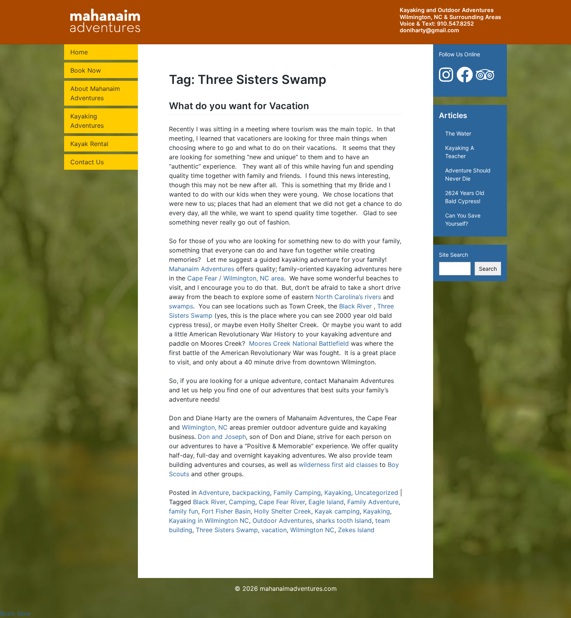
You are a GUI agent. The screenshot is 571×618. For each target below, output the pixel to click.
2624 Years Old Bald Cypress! (464, 197)
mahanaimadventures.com (298, 588)
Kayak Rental (89, 144)
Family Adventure (373, 502)
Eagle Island (326, 502)
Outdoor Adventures (282, 520)
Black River (355, 306)
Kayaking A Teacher (459, 151)
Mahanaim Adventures (201, 269)
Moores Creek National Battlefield (299, 343)
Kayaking (337, 492)
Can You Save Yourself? (462, 219)
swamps (181, 306)
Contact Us (87, 162)
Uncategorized (376, 492)
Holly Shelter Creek (282, 511)
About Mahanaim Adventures (95, 93)
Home (79, 52)
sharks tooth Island (344, 520)
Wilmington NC (312, 530)
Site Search (453, 254)
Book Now (85, 70)
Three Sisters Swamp (227, 530)
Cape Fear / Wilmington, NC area (235, 278)
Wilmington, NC (205, 427)
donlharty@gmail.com (429, 30)
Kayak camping (337, 511)
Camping (242, 502)
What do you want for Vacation (239, 105)
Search (488, 268)
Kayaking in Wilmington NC (209, 520)
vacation (274, 530)
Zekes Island (356, 530)
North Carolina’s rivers (348, 297)
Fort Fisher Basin (226, 511)
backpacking (251, 492)
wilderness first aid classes (338, 464)
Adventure (213, 492)
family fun (183, 511)
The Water (458, 133)
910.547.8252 (455, 23)
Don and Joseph (222, 436)
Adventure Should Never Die (468, 174)
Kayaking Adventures (87, 120)
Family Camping (297, 492)
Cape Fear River (282, 502)
